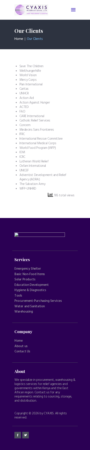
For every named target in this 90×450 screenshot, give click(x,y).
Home (18, 39)
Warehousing (23, 311)
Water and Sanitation (29, 306)
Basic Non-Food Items (29, 274)
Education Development (31, 285)
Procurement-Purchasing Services (38, 301)
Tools (18, 295)
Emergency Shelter (27, 268)
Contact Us (22, 351)
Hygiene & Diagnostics (30, 290)
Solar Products (24, 279)
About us (21, 346)
